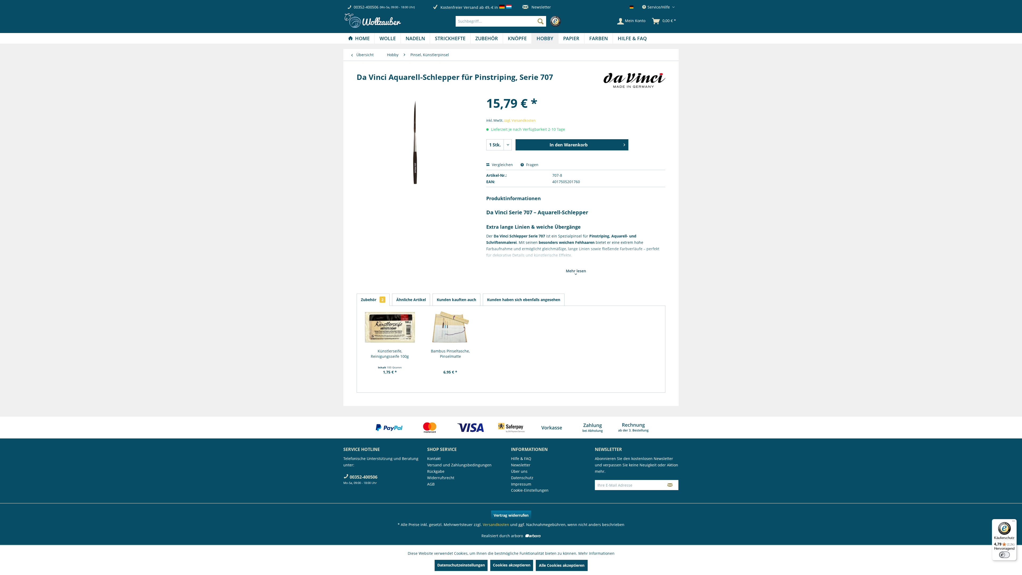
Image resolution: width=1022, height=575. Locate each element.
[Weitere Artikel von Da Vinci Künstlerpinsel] (634, 82)
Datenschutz (522, 477)
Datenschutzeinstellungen (461, 565)
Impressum (521, 484)
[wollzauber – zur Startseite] (372, 20)
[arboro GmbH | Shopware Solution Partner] (532, 535)
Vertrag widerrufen (511, 515)
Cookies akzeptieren (511, 565)
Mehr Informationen (596, 553)
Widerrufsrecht (440, 477)
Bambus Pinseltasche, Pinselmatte (450, 353)
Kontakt (434, 458)
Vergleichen (502, 164)
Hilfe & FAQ (521, 458)
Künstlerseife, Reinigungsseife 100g (390, 353)
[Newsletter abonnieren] (670, 485)
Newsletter (540, 7)
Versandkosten (496, 524)
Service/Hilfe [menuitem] (658, 7)
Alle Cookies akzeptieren (561, 565)
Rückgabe (435, 471)
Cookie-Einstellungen (530, 490)
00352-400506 (366, 7)
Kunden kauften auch (456, 299)
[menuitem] (509, 21)
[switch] (1004, 555)
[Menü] (1013, 522)
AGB (431, 484)
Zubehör (372, 299)
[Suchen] (540, 21)
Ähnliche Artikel (411, 299)
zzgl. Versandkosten (519, 120)
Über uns (519, 471)
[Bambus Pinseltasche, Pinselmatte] (451, 327)
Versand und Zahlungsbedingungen (459, 464)
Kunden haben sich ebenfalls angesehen (523, 299)
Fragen (531, 164)
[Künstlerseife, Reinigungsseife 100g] (390, 327)
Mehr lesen (576, 270)
